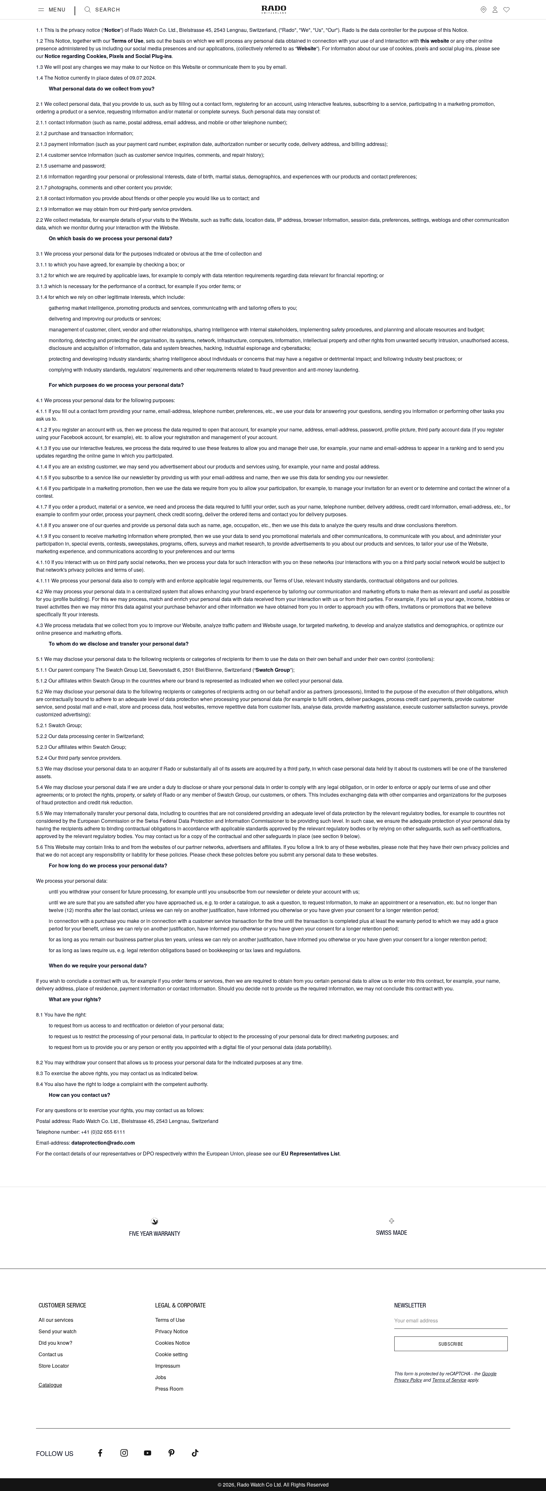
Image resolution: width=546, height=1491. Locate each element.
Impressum (167, 1365)
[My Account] (495, 9)
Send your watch (57, 1331)
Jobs (160, 1377)
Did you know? (55, 1342)
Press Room (169, 1388)
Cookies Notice (172, 1342)
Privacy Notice (171, 1331)
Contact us (51, 1354)
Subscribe (451, 1344)
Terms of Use (170, 1319)
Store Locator (54, 1365)
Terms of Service (449, 1380)
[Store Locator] (483, 9)
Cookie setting (171, 1354)
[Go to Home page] (274, 10)
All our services (56, 1319)
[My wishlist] (506, 9)
